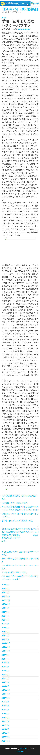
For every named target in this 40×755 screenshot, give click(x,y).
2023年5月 (5, 717)
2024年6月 (5, 666)
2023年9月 (5, 702)
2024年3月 (5, 678)
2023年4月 (5, 721)
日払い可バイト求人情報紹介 (20, 9)
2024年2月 (5, 682)
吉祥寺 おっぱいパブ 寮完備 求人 (17, 520)
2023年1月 (5, 733)
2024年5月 (5, 670)
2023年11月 (6, 694)
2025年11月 (6, 600)
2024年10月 (6, 651)
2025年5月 (5, 623)
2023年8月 (5, 705)
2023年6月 (5, 713)
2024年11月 (6, 647)
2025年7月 (5, 616)
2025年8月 (5, 612)
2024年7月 (5, 662)
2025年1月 (5, 639)
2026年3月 (5, 584)
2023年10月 (6, 698)
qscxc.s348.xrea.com (24, 29)
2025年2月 (5, 635)
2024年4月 (5, 674)
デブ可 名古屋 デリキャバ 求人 (14, 572)
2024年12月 (6, 643)
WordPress (23, 748)
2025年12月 (6, 596)
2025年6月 (5, 620)
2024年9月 (5, 655)
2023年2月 (5, 729)
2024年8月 (5, 659)
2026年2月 (5, 588)
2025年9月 (5, 608)
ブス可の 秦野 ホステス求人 (14, 502)
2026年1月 (5, 592)
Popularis (20, 751)
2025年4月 (5, 627)
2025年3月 (5, 631)
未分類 (4, 18)
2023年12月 (6, 690)
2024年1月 (5, 686)
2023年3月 (5, 725)
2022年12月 (6, 737)
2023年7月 (5, 709)
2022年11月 (6, 741)
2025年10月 (6, 604)
